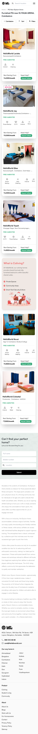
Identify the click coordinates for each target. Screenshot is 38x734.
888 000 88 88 (10, 640)
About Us (5, 707)
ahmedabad (6, 653)
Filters (33, 21)
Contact (4, 720)
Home (4, 9)
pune (20, 669)
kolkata (21, 656)
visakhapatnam (24, 672)
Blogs (4, 710)
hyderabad (6, 676)
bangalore (5, 656)
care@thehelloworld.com (13, 643)
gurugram (5, 673)
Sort (23, 21)
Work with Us (6, 713)
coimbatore (9, 21)
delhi (3, 666)
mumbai (22, 663)
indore (4, 679)
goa (3, 669)
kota (20, 659)
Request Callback (26, 78)
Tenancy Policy (7, 726)
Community (6, 696)
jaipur (21, 653)
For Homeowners (8, 716)
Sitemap (4, 729)
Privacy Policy (6, 723)
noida (21, 666)
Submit (19, 472)
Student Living (6, 693)
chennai (4, 663)
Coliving (4, 690)
